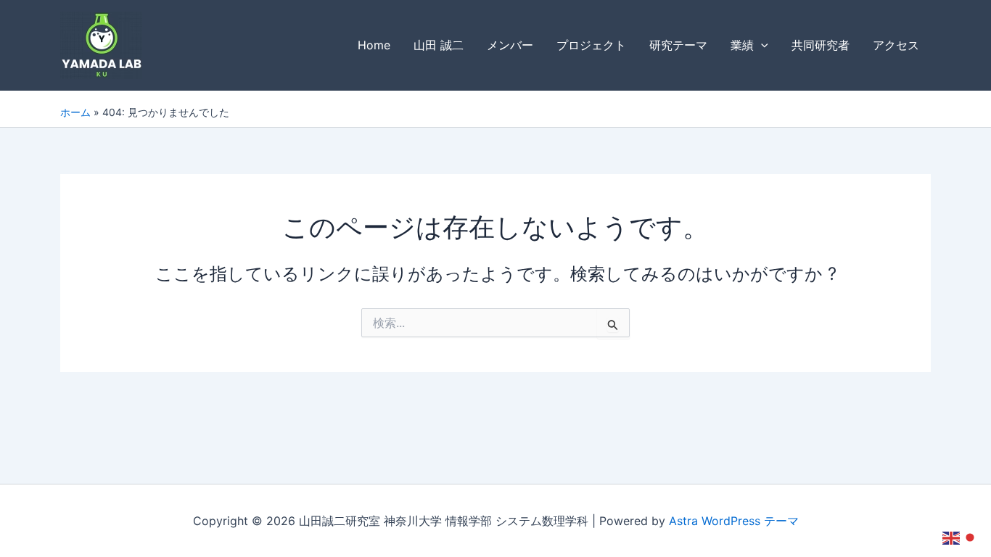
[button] (761, 45)
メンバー (510, 45)
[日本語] (970, 536)
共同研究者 (820, 45)
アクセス (896, 45)
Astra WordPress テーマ (734, 520)
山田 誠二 (439, 45)
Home (374, 45)
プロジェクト (591, 45)
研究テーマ (678, 45)
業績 (742, 45)
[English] (951, 536)
